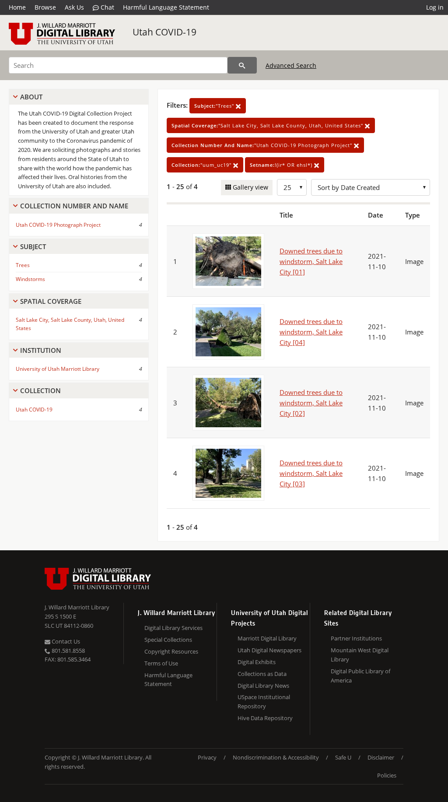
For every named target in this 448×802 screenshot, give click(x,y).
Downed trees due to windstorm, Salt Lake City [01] (311, 261)
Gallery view (249, 187)
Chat (106, 7)
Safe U (343, 757)
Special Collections (168, 640)
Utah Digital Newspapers (269, 650)
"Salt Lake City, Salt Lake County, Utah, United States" (268, 125)
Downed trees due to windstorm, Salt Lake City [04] (311, 332)
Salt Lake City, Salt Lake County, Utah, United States (70, 324)
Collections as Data (262, 674)
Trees (23, 265)
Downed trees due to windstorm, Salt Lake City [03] (311, 473)
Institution (40, 350)
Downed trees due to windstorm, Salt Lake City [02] (311, 403)
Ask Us (74, 7)
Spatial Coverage (50, 301)
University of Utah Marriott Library (57, 369)
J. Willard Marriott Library (77, 607)
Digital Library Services (173, 628)
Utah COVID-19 (164, 32)
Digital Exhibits (257, 662)
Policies (386, 775)
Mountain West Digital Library (359, 654)
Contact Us (65, 641)
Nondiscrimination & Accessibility (276, 757)
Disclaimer (381, 757)
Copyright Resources (171, 651)
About (31, 96)
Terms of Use (161, 663)
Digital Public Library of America (360, 675)
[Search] (242, 65)
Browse (45, 7)
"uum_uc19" (202, 165)
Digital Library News (263, 685)
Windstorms (30, 279)
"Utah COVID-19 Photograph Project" (263, 145)
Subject (33, 246)
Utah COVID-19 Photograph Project (58, 225)
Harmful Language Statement (166, 7)
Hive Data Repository (265, 718)
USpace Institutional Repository (264, 701)
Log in (435, 7)
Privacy (207, 757)
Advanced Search (291, 65)
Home (17, 7)
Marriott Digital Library (267, 638)
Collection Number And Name (74, 205)
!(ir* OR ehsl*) (282, 165)
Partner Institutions (356, 638)
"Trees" (215, 105)
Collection (40, 390)
